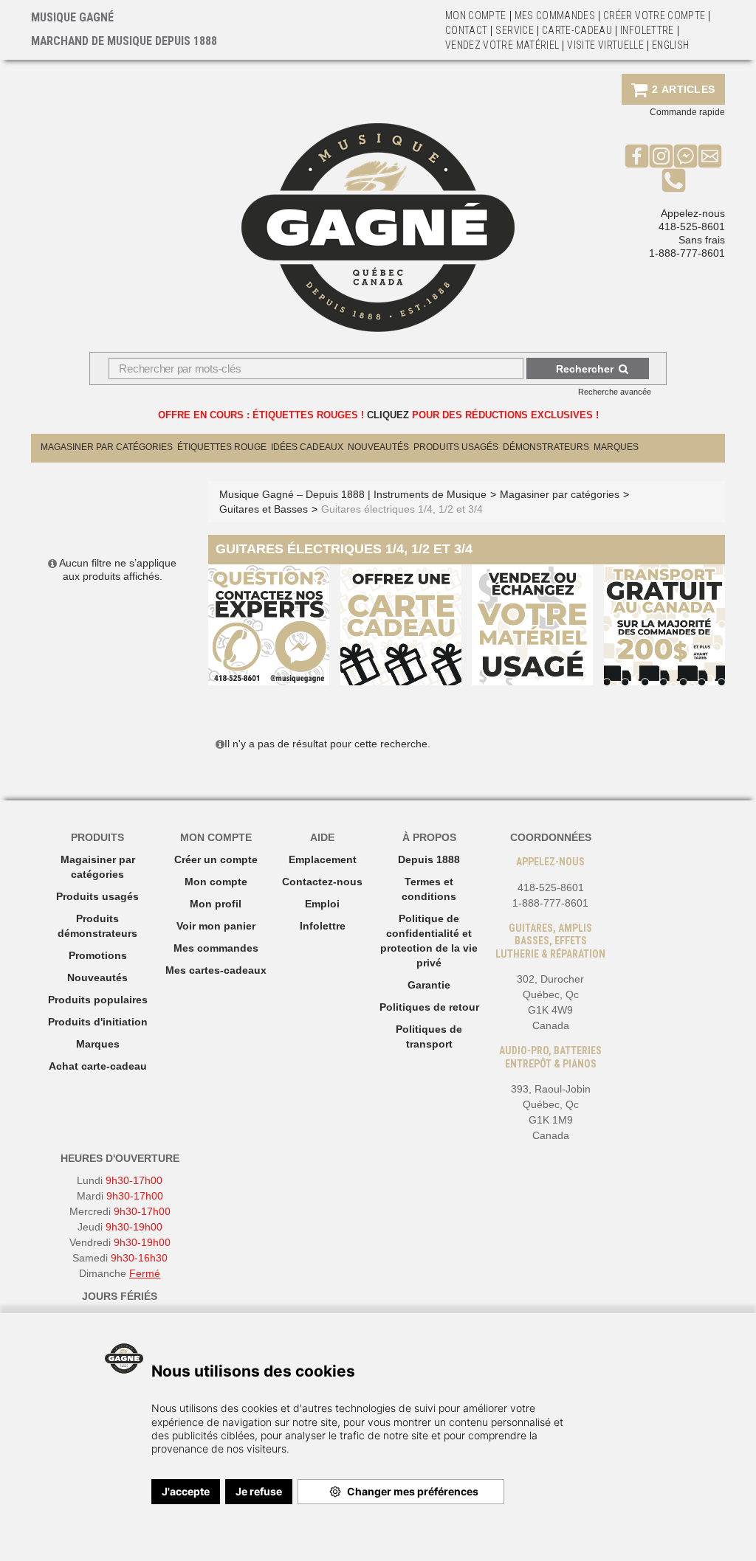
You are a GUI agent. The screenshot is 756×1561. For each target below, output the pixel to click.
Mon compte (216, 881)
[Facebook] (637, 156)
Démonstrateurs (546, 447)
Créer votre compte (654, 15)
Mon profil (215, 904)
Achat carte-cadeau (98, 1066)
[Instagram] (661, 156)
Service (514, 30)
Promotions (98, 955)
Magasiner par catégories (107, 447)
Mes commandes (555, 15)
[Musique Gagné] (378, 227)
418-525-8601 (692, 226)
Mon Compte (475, 15)
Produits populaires (98, 1000)
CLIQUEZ (388, 414)
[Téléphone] (674, 180)
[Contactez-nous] (710, 156)
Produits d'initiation (98, 1022)
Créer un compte (216, 859)
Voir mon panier (215, 926)
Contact (466, 30)
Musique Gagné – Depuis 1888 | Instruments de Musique (353, 494)
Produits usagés (97, 896)
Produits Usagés (455, 447)
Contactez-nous (322, 881)
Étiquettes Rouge (222, 447)
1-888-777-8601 (687, 253)
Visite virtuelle (605, 45)
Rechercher (585, 369)
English (670, 45)
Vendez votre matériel (502, 45)
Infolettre (647, 30)
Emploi (322, 904)
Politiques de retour (429, 1007)
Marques (616, 447)
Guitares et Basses (263, 509)
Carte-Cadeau (577, 30)
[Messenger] (685, 156)
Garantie (429, 985)
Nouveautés (378, 447)
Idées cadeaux (307, 447)
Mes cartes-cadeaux (216, 970)
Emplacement (323, 859)
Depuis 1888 (429, 859)
